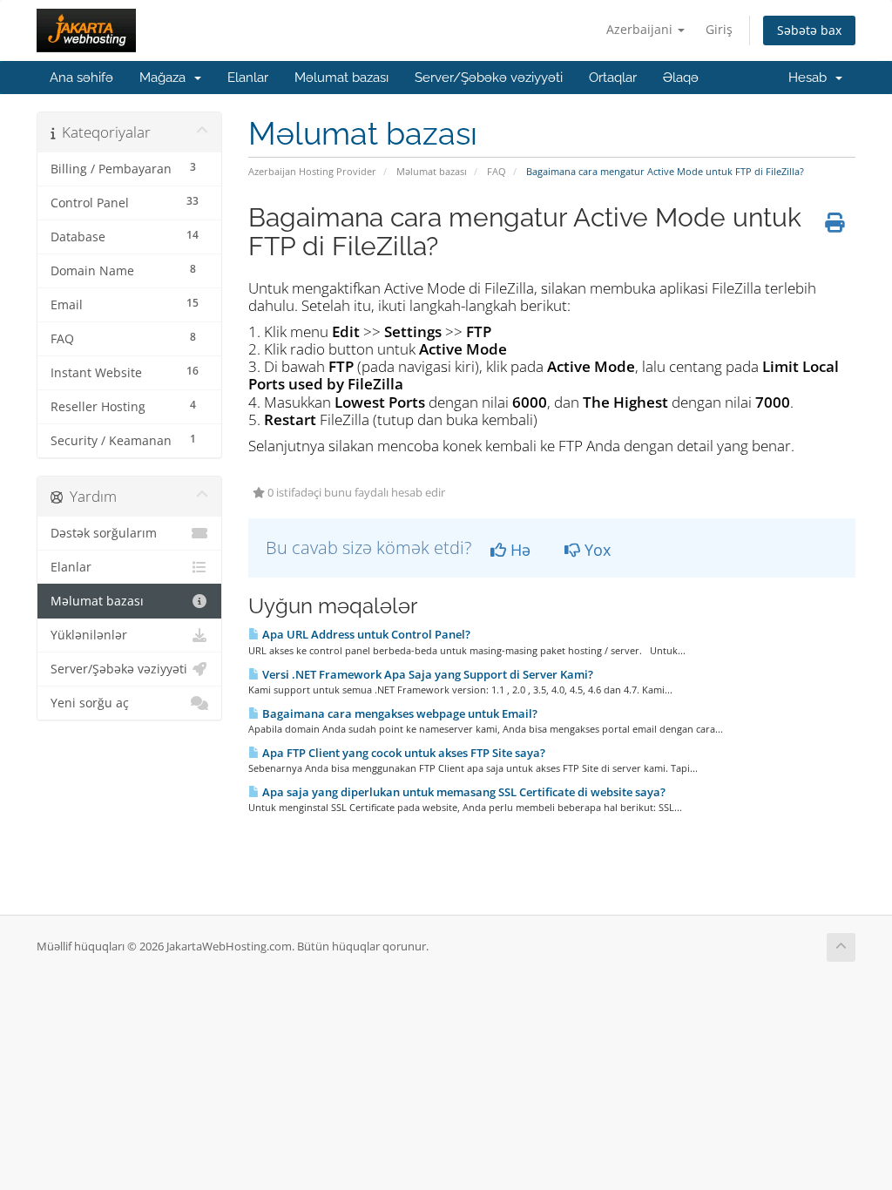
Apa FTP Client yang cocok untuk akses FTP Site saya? (402, 753)
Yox (595, 549)
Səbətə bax (809, 30)
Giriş (719, 29)
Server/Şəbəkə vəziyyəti (489, 77)
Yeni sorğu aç (90, 703)
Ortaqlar (613, 77)
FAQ (496, 171)
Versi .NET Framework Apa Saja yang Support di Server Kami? (426, 674)
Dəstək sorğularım (104, 533)
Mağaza (166, 77)
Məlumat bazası (341, 77)
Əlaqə (681, 77)
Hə (518, 549)
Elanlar (247, 77)
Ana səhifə (81, 77)
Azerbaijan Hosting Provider (312, 171)
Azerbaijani (641, 29)
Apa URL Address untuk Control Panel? (365, 634)
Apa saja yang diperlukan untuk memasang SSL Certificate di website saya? (463, 792)
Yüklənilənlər (89, 635)
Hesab (811, 77)
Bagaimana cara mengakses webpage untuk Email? (398, 713)
